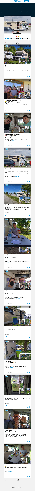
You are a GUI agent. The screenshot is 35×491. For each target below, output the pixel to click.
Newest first (29, 40)
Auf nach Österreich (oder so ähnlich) (13, 100)
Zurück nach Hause (9, 465)
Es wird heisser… (8, 327)
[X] (22, 487)
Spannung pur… (8, 65)
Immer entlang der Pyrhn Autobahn (12, 134)
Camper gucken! (8, 430)
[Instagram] (16, 487)
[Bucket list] (29, 38)
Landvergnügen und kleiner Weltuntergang (14, 396)
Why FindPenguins (21, 484)
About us (16, 484)
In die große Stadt (9, 290)
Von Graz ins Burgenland (10, 168)
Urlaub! (6, 254)
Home (13, 484)
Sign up (26, 1)
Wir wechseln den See (9, 204)
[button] (31, 1)
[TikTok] (20, 487)
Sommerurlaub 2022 (17, 33)
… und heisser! (8, 361)
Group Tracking (26, 484)
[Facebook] (18, 487)
